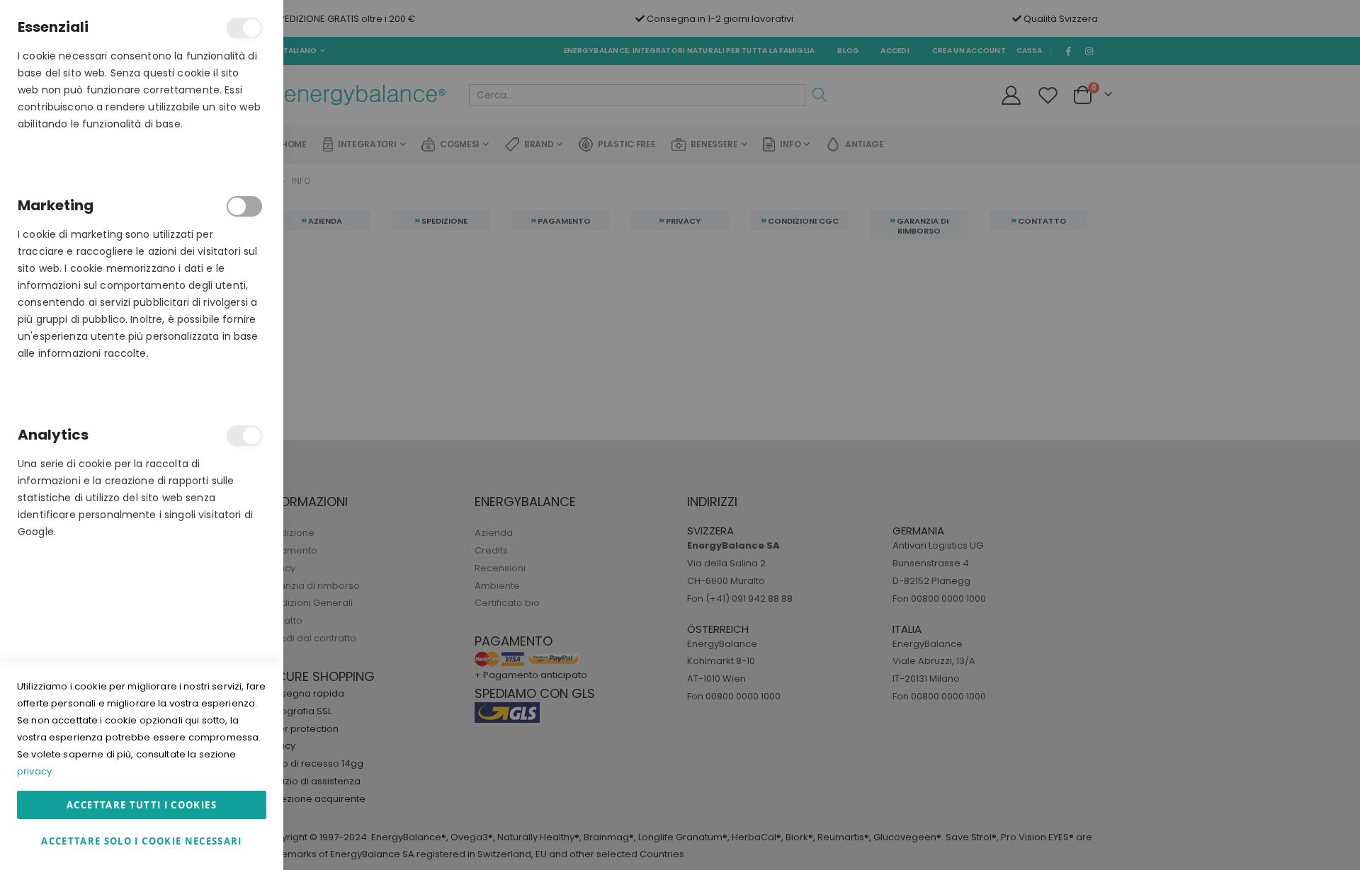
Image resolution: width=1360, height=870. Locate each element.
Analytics (244, 435)
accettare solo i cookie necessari (141, 841)
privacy (34, 771)
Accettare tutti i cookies (142, 805)
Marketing (244, 206)
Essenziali (244, 28)
